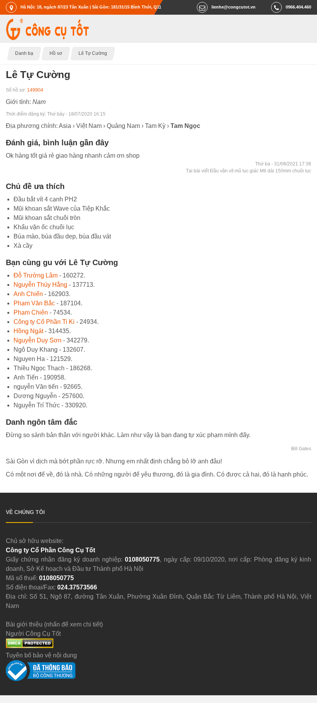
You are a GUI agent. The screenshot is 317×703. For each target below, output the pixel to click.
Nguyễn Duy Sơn (37, 340)
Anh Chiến (28, 294)
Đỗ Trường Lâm (36, 275)
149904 (35, 90)
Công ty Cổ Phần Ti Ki (44, 321)
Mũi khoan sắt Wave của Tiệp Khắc (62, 208)
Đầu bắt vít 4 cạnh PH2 (45, 199)
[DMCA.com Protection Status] (29, 646)
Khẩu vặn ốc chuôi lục (44, 227)
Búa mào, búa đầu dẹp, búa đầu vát (62, 236)
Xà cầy (23, 245)
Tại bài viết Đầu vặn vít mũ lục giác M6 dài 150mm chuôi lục (248, 171)
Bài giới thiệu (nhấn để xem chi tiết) (54, 624)
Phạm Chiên (31, 312)
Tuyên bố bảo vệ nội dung (41, 655)
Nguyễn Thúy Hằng (40, 284)
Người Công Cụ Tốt (33, 633)
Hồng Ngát (28, 331)
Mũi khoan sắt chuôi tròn (47, 217)
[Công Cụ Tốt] (47, 38)
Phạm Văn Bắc (34, 303)
